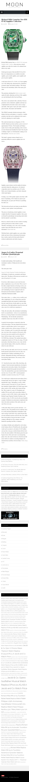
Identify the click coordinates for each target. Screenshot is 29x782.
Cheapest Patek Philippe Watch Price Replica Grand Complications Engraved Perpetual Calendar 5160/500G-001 (14, 602)
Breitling (4, 542)
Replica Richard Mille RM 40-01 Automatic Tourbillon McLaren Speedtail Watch (14, 727)
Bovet (3, 535)
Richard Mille (5, 245)
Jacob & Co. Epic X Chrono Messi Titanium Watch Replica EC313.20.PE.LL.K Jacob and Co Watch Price (14, 650)
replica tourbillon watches (17, 507)
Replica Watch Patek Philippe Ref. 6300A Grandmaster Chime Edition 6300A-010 (13, 737)
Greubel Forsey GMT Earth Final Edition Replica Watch (15, 617)
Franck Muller (5, 551)
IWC (2, 363)
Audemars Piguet (6, 528)
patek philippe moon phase (19, 503)
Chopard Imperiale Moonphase (20, 500)
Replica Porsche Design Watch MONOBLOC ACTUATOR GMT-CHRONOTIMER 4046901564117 (13, 723)
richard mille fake (11, 229)
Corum (4, 548)
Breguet (4, 538)
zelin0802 (5, 24)
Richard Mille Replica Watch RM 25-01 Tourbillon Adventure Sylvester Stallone (13, 750)
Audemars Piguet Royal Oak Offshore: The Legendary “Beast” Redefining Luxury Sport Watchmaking (11, 479)
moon (11, 297)
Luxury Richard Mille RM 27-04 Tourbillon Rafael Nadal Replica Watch (13, 695)
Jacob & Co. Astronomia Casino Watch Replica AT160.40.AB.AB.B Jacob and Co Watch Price (14, 627)
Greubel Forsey (6, 558)
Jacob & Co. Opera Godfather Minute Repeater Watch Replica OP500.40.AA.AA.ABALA (14, 669)
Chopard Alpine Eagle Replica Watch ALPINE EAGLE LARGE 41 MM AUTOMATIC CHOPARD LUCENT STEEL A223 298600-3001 (14, 607)
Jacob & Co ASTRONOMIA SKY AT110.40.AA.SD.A (10, 691)
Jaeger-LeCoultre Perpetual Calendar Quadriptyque (12, 253)
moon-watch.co (5, 495)
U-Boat (4, 581)
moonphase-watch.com (7, 491)
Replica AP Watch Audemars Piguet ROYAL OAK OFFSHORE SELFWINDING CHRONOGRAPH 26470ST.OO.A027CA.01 (12, 717)
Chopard (4, 545)
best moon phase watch (21, 491)
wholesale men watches (14, 133)
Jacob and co (5, 565)
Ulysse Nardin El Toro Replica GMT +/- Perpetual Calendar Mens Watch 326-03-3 (13, 760)
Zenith (3, 588)
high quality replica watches (11, 510)
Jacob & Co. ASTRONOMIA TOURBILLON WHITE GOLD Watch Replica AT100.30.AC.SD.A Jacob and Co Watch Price (14, 641)
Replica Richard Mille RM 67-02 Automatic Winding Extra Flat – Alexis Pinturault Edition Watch (13, 732)
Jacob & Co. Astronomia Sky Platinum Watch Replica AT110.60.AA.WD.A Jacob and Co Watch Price (14, 634)
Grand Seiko (5, 555)
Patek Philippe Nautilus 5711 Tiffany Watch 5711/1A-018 (14, 709)
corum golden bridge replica (8, 505)
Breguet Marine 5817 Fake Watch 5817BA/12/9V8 (14, 598)
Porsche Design (6, 574)
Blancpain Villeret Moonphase (12, 498)
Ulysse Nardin (5, 584)
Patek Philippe (5, 571)
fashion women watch (20, 93)
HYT (3, 561)
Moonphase (5, 449)
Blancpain (4, 532)
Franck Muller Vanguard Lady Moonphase (12, 502)
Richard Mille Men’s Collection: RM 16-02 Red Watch (15, 474)
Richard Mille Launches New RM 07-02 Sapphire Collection (14, 20)
